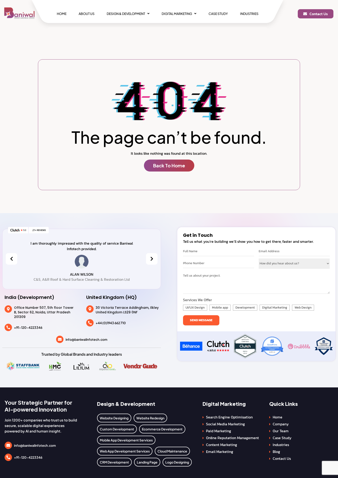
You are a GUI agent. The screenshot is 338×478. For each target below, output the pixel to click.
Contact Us (282, 458)
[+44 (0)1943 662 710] (90, 322)
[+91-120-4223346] (8, 327)
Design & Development (126, 13)
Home (61, 13)
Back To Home (169, 165)
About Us (87, 13)
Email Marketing (219, 451)
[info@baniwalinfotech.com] (59, 339)
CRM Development (114, 462)
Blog (276, 451)
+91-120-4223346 (28, 327)
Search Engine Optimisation (229, 417)
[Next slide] (152, 259)
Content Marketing (221, 444)
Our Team (281, 431)
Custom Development (117, 429)
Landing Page (147, 462)
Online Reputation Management (232, 438)
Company (281, 424)
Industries (249, 13)
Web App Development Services (125, 451)
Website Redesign (150, 418)
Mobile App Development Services (126, 440)
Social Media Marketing (225, 424)
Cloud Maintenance (172, 451)
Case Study (218, 13)
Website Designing (114, 418)
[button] (128, 13)
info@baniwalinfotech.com (86, 339)
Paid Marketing (218, 431)
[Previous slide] (11, 259)
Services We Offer (197, 300)
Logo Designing (177, 462)
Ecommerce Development (162, 429)
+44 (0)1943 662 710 (111, 323)
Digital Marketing (177, 13)
